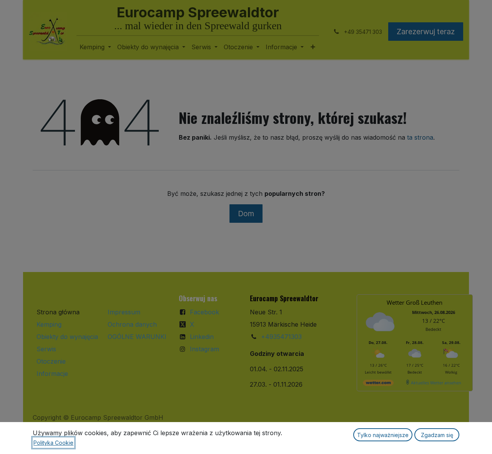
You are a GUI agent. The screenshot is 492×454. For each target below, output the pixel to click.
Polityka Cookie (53, 442)
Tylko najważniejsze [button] (383, 435)
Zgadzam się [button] (437, 435)
